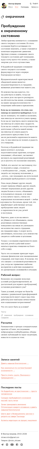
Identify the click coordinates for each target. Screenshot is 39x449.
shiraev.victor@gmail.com (10, 437)
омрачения (8, 315)
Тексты (3, 312)
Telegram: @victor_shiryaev (11, 440)
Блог (16, 7)
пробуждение (18, 315)
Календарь (25, 7)
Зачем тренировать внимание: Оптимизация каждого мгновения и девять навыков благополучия (19, 407)
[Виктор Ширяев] (4, 8)
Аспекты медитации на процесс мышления (19, 420)
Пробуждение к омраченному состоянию (14, 31)
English (35, 3)
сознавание (29, 315)
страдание (4, 318)
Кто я (10, 7)
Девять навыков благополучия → (15, 363)
